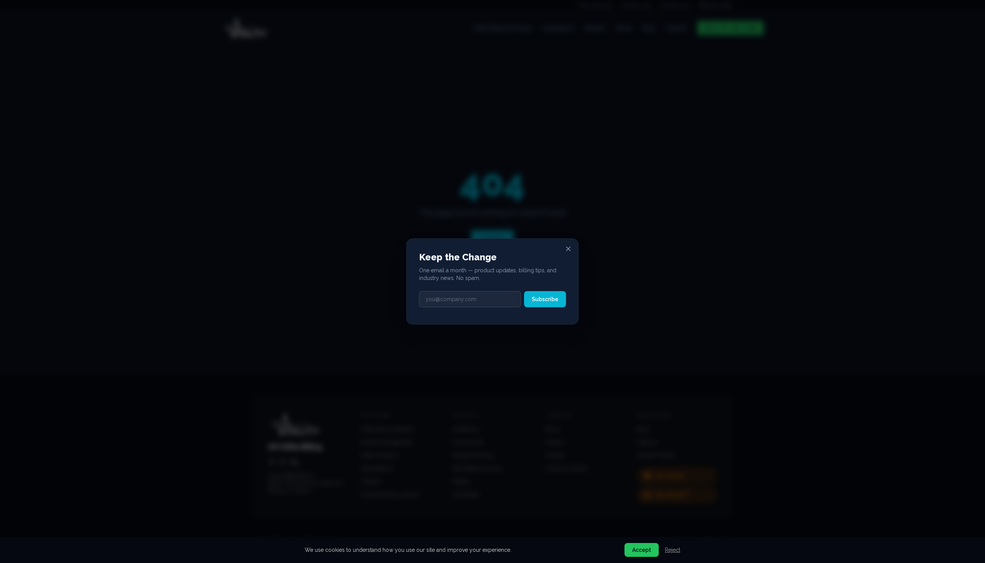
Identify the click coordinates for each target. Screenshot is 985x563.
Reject (672, 550)
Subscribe (545, 299)
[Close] (568, 249)
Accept (641, 550)
